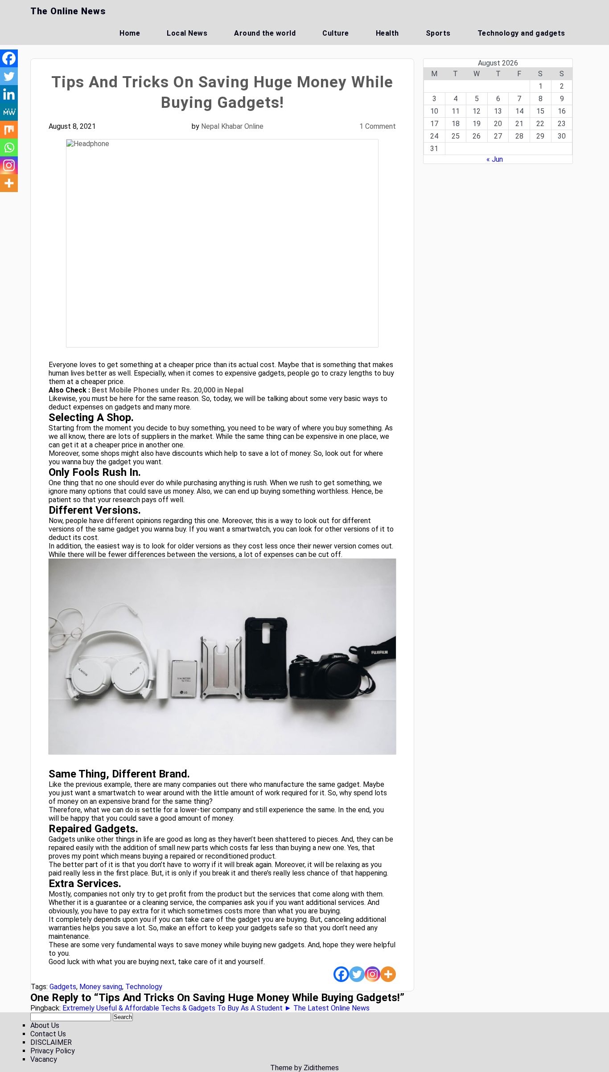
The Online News (68, 11)
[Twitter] (357, 974)
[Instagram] (372, 974)
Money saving (100, 986)
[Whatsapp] (9, 147)
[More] (388, 974)
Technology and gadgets (521, 33)
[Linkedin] (9, 94)
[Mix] (9, 130)
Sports (438, 33)
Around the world (265, 33)
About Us (44, 1025)
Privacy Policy (52, 1051)
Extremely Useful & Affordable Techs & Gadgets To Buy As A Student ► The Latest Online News (216, 1008)
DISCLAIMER (51, 1042)
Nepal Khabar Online (232, 126)
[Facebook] (341, 974)
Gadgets (62, 986)
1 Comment (377, 126)
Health (387, 33)
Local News (187, 33)
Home (129, 33)
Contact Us (48, 1034)
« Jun (494, 159)
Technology (143, 986)
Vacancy (43, 1059)
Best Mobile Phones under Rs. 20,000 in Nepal (167, 390)
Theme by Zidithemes (304, 1068)
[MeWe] (9, 112)
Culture (335, 33)
